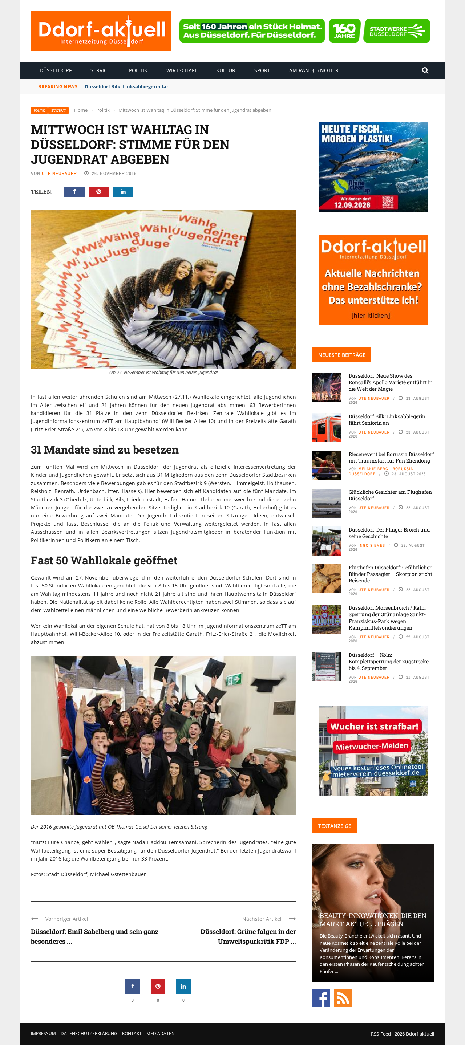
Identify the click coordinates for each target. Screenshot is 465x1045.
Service (100, 70)
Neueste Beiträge (341, 354)
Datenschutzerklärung (89, 1033)
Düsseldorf (56, 70)
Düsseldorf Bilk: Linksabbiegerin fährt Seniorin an (143, 86)
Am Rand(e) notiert (315, 70)
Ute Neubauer (59, 173)
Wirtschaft (181, 70)
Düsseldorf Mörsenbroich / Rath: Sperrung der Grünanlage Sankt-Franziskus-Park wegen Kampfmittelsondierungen (387, 617)
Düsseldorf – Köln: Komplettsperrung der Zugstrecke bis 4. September (389, 661)
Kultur (225, 70)
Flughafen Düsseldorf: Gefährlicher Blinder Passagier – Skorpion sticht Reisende (390, 574)
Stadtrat (58, 110)
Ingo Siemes (372, 545)
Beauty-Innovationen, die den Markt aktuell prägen (373, 919)
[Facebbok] (321, 998)
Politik (138, 70)
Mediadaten (160, 1033)
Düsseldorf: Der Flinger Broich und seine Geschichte (389, 533)
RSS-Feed (381, 1033)
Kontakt (132, 1033)
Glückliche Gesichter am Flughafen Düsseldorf (390, 495)
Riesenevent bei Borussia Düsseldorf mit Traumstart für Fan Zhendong (391, 457)
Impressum (43, 1033)
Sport (262, 70)
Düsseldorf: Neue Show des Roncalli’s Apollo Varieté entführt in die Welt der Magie (391, 382)
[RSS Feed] (343, 998)
